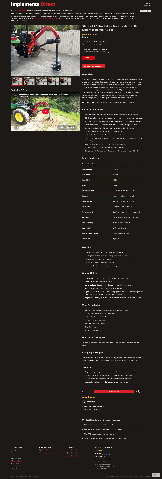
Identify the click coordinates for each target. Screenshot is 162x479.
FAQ (12, 453)
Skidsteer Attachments (45, 14)
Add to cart (88, 58)
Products (21, 11)
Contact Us (66, 11)
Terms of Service (16, 466)
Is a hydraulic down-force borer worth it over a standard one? (105, 438)
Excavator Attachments (22, 14)
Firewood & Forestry (108, 16)
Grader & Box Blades (88, 16)
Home (13, 11)
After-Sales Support (16, 460)
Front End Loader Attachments (71, 14)
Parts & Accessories (20, 21)
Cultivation (52, 16)
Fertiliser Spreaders (36, 16)
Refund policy (15, 468)
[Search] (142, 11)
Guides (30, 11)
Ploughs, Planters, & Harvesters (109, 18)
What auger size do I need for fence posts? (99, 425)
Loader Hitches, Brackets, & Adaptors (104, 14)
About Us (56, 11)
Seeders (129, 18)
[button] (87, 35)
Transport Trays (126, 16)
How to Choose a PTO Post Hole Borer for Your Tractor (114, 102)
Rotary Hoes (87, 18)
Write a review (114, 391)
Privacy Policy (15, 463)
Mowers (62, 16)
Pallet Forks (128, 14)
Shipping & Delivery (42, 11)
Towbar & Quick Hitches (22, 18)
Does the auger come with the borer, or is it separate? (103, 429)
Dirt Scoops (72, 16)
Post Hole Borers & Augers (46, 18)
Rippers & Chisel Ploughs (70, 18)
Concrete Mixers (18, 16)
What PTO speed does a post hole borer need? (100, 434)
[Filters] (137, 391)
